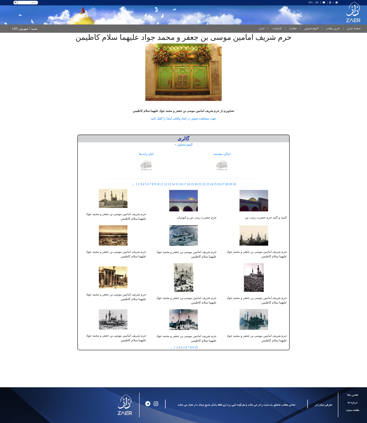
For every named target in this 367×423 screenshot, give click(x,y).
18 (188, 184)
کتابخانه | (275, 28)
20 (196, 184)
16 (180, 184)
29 (230, 184)
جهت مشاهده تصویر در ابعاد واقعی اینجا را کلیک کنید (183, 118)
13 (169, 184)
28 (226, 184)
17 (184, 184)
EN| (311, 2)
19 (192, 184)
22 (203, 184)
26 (219, 184)
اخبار (262, 28)
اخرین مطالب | (331, 28)
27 (222, 184)
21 (199, 184)
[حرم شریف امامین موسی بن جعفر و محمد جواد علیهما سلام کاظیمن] (183, 72)
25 (215, 184)
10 (157, 184)
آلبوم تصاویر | (309, 28)
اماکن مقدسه (222, 153)
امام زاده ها (146, 153)
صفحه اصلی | (351, 28)
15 (177, 184)
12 (165, 184)
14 (173, 184)
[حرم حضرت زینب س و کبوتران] (183, 200)
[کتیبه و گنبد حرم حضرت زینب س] (254, 200)
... (133, 184)
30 (234, 184)
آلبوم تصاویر (184, 144)
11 (161, 184)
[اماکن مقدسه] (222, 165)
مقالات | (291, 28)
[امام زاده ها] (146, 165)
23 (207, 184)
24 (211, 184)
